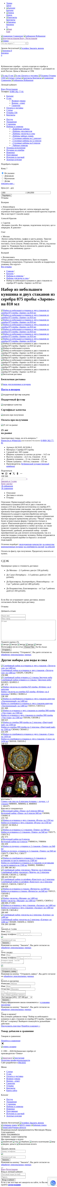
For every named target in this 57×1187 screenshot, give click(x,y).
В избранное (7, 486)
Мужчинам (9, 178)
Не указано (9, 173)
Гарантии (16, 105)
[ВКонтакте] (2, 473)
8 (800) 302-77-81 (8, 46)
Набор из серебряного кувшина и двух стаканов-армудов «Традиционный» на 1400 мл (27, 704)
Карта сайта (11, 1090)
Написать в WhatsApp (11, 440)
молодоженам (25, 544)
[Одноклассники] (17, 473)
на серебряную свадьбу (34, 547)
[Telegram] (10, 473)
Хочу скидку (7, 484)
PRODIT (22, 1062)
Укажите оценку (10, 642)
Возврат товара (18, 101)
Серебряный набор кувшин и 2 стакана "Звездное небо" (26, 680)
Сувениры (11, 124)
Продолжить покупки (11, 1026)
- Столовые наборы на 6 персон (26, 143)
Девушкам (9, 176)
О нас (9, 98)
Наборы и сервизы (14, 126)
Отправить (6, 650)
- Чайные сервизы (20, 145)
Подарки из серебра (15, 150)
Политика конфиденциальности (15, 1060)
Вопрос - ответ (18, 103)
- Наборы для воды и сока (23, 133)
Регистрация (11, 89)
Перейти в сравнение (10, 1041)
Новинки (10, 152)
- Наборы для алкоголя (22, 131)
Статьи (9, 110)
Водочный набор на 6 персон (14, 841)
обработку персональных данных (16, 654)
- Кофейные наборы (21, 129)
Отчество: (5, 989)
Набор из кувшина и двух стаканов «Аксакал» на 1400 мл (27, 908)
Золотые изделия (14, 159)
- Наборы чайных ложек (23, 136)
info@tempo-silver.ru (17, 1127)
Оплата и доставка (14, 108)
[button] (53, 1183)
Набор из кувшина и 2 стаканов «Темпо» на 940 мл (24, 832)
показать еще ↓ (7, 183)
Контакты (10, 115)
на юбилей (50, 547)
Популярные (12, 155)
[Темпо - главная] (5, 41)
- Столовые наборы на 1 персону (26, 138)
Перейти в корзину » (30, 1026)
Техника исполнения (15, 148)
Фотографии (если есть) (12, 647)
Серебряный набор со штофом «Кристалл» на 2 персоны (26, 882)
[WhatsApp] (6, 473)
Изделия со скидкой (15, 157)
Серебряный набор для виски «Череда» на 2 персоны (25, 872)
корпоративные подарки (12, 547)
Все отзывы (6, 267)
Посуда (9, 119)
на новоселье (48, 544)
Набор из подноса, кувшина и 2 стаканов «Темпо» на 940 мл (28, 851)
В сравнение (7, 488)
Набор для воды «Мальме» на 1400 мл (18, 901)
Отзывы (11, 112)
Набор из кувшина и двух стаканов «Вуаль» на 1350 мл (26, 823)
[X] (13, 473)
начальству (37, 544)
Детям (7, 181)
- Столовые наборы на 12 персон (26, 141)
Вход (3, 89)
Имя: (3, 931)
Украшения (11, 122)
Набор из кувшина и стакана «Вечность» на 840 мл (24, 891)
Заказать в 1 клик (9, 481)
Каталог (10, 96)
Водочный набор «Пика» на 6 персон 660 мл (21, 813)
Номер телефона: (8, 934)
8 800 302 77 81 (17, 91)
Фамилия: (5, 983)
